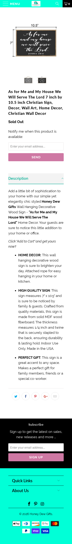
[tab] (36, 178)
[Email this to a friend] (55, 396)
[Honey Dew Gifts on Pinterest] (36, 504)
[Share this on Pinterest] (35, 396)
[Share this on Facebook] (26, 396)
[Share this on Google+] (45, 396)
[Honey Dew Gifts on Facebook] (29, 504)
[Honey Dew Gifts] (36, 3)
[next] (60, 40)
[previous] (12, 40)
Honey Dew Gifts (41, 514)
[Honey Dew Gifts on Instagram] (42, 504)
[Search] (58, 3)
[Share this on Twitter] (16, 396)
